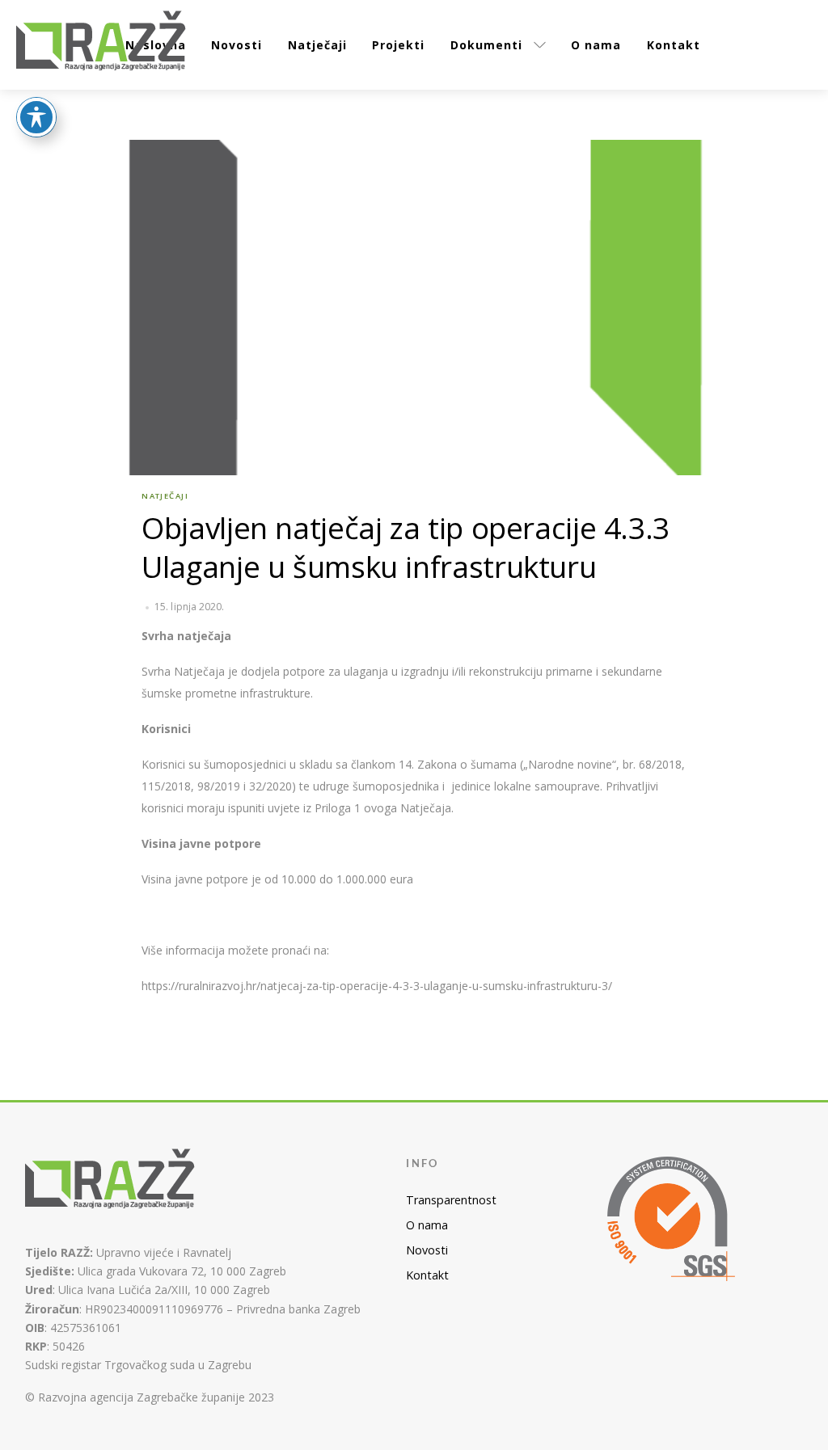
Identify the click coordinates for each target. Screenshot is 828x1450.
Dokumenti (486, 45)
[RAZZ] (101, 42)
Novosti (236, 45)
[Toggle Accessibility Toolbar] (36, 117)
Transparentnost (451, 1200)
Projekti (398, 45)
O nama (596, 45)
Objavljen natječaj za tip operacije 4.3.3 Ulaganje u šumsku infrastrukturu (406, 547)
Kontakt (673, 45)
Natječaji (317, 45)
